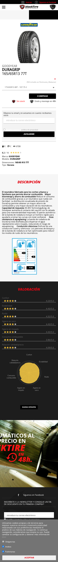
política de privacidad (29, 130)
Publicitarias (10, 551)
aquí (4, 536)
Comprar (42, 96)
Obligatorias (10, 542)
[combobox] (29, 87)
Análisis (8, 546)
